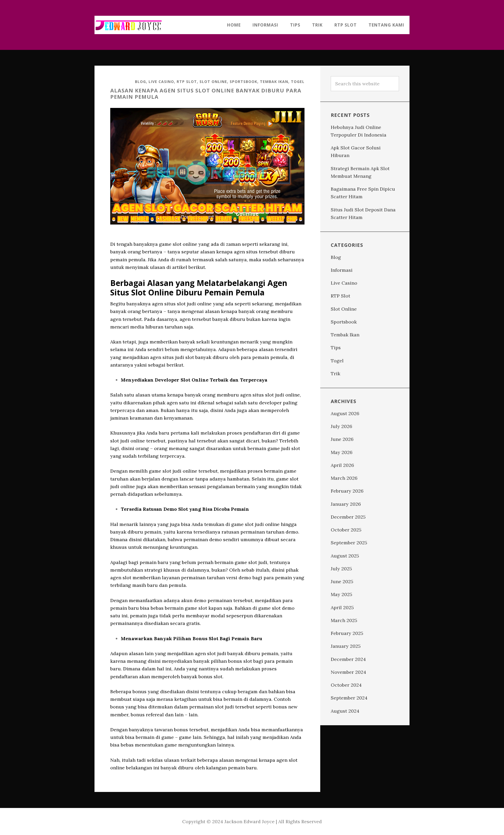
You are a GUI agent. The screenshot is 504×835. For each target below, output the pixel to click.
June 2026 (342, 439)
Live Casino (161, 81)
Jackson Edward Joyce (128, 25)
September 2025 (349, 543)
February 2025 (347, 633)
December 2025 (348, 517)
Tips (336, 348)
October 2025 (346, 530)
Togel (297, 81)
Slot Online (213, 81)
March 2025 (344, 620)
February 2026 (347, 491)
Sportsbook (243, 81)
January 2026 (346, 504)
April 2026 (342, 465)
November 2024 (348, 672)
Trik (335, 373)
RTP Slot (187, 81)
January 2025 (346, 646)
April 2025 (342, 607)
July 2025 (341, 569)
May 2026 (342, 452)
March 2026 (344, 478)
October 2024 (346, 685)
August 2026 (345, 413)
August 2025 (345, 556)
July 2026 (341, 426)
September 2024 (349, 698)
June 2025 (342, 581)
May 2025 (341, 594)
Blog (140, 81)
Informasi (342, 270)
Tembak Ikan (274, 81)
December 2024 (348, 659)
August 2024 (345, 711)
